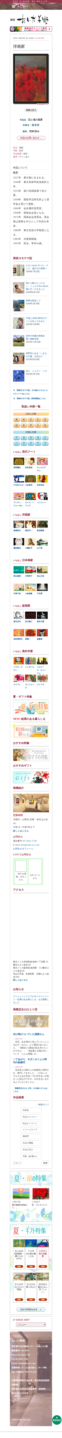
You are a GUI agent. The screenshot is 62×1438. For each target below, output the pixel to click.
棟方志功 (17, 621)
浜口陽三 (28, 621)
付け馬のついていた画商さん (28, 1034)
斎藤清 (39, 639)
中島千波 (17, 593)
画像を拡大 (31, 110)
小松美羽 (28, 485)
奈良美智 (28, 467)
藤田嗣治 (17, 548)
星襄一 (28, 639)
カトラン (17, 684)
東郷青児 (17, 530)
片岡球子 (28, 576)
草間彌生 (17, 467)
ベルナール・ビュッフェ (41, 670)
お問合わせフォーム (23, 849)
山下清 (39, 548)
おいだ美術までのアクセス (24, 1372)
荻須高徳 (40, 530)
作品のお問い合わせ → (31, 138)
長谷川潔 (40, 621)
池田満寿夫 (18, 639)
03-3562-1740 (30, 841)
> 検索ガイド (43, 1104)
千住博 (39, 593)
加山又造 (40, 576)
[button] (22, 6)
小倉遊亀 (28, 593)
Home (15, 38)
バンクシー (41, 502)
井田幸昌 (40, 485)
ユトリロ (40, 684)
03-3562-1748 (22, 1359)
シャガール (29, 667)
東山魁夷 (17, 576)
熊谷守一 (28, 530)
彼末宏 (31, 38)
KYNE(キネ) (18, 485)
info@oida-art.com (30, 845)
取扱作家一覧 (23, 38)
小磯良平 (28, 548)
